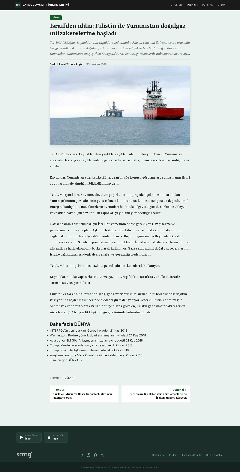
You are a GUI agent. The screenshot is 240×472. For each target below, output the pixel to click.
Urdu (221, 4)
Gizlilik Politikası (215, 455)
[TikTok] (82, 455)
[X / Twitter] (102, 455)
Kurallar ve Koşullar (192, 455)
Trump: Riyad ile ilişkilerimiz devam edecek (80, 350)
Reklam (173, 455)
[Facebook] (95, 455)
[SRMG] (24, 455)
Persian (207, 4)
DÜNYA (56, 17)
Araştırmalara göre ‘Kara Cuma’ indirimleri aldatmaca (87, 355)
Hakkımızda (158, 455)
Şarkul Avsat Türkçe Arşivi (66, 64)
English (176, 4)
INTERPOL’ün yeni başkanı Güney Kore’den (79, 330)
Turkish (192, 4)
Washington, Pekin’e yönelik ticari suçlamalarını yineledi (89, 335)
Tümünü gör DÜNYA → (66, 360)
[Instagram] (88, 455)
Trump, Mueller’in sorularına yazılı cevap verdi (82, 345)
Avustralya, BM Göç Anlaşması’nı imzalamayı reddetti (87, 340)
